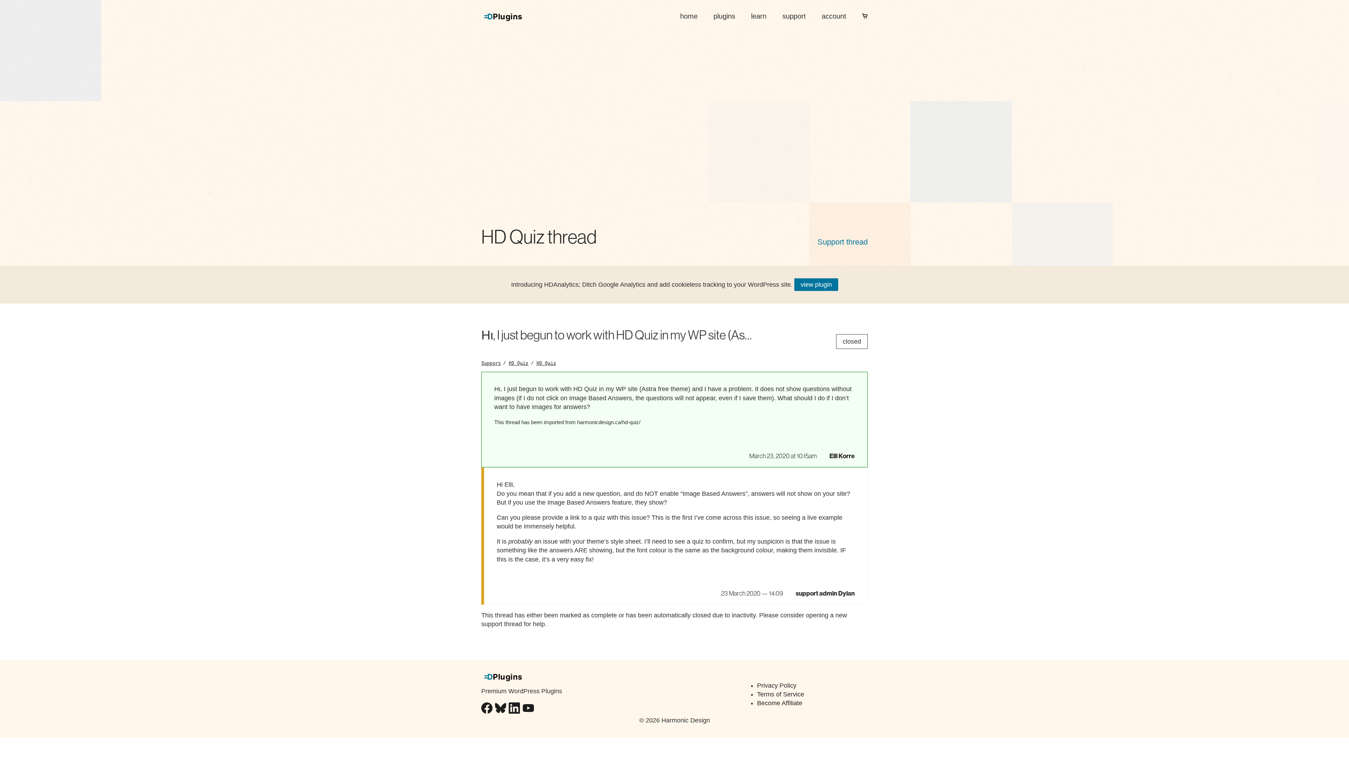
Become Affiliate (779, 703)
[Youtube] (528, 709)
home (689, 16)
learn (759, 16)
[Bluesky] (500, 709)
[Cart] (865, 16)
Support (491, 363)
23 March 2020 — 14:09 (752, 593)
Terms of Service (780, 694)
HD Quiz (518, 363)
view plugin (816, 284)
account (834, 16)
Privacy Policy (776, 685)
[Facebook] (487, 709)
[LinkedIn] (514, 709)
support (794, 16)
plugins (724, 16)
